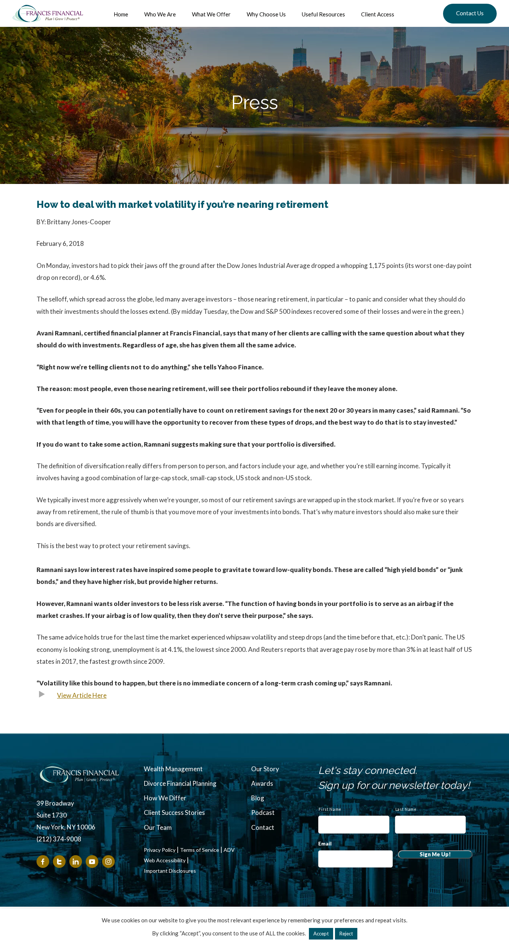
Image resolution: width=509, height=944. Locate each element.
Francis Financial (47, 13)
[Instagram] (108, 861)
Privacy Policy (160, 850)
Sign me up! (435, 854)
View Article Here (82, 695)
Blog (257, 798)
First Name (330, 809)
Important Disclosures (170, 871)
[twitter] (59, 861)
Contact (262, 827)
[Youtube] (92, 861)
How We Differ (165, 798)
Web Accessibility (165, 860)
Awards (262, 783)
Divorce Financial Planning (180, 783)
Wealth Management (173, 769)
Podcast (263, 812)
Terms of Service (199, 850)
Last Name (406, 809)
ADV (229, 850)
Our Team (158, 827)
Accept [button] (321, 934)
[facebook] (43, 861)
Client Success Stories (174, 812)
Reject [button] (346, 934)
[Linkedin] (75, 861)
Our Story (265, 769)
